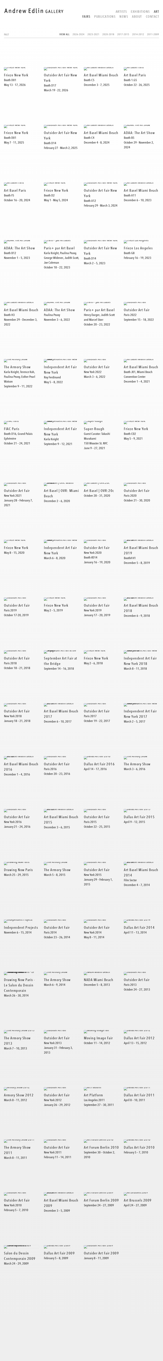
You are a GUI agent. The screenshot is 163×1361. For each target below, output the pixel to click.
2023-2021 (93, 34)
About (137, 16)
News (123, 16)
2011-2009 (153, 34)
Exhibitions (140, 12)
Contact (152, 16)
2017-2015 (123, 34)
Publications (104, 16)
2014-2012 (138, 34)
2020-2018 (108, 34)
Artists (121, 12)
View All (64, 34)
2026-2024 (78, 34)
